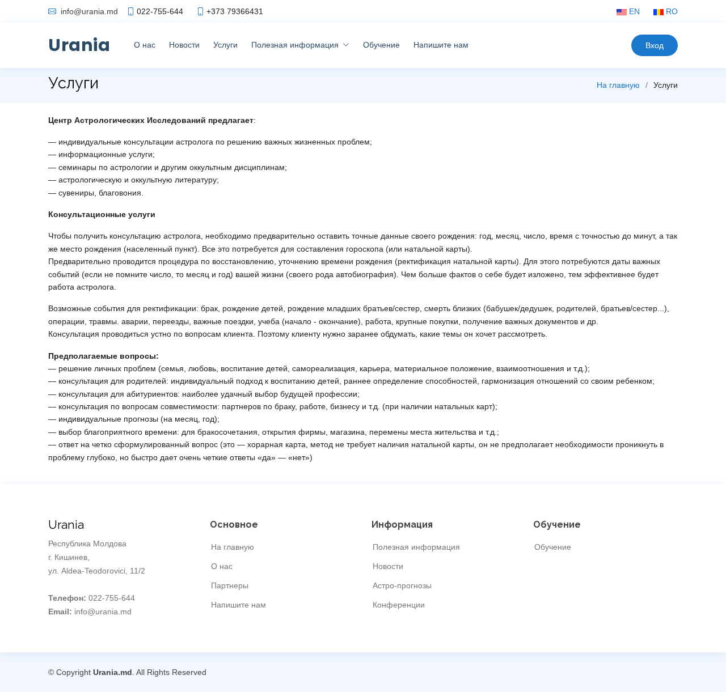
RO (671, 11)
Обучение (381, 44)
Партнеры (229, 585)
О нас (144, 44)
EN (633, 11)
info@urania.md (89, 11)
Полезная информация (416, 547)
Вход (654, 45)
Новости (184, 44)
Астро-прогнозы (402, 585)
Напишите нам (440, 44)
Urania (79, 45)
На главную (618, 85)
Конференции (399, 605)
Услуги (225, 44)
